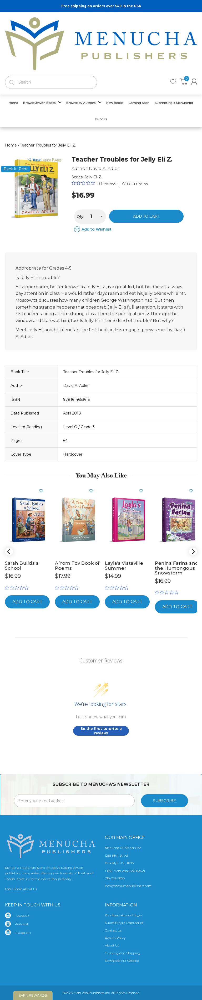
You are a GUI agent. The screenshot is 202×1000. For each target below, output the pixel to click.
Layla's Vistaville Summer (124, 565)
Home (11, 145)
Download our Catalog (122, 961)
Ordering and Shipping (122, 953)
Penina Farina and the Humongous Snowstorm (177, 567)
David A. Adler (104, 168)
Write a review (135, 183)
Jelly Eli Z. (93, 177)
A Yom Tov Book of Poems (77, 565)
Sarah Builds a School (22, 565)
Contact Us (113, 930)
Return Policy (115, 938)
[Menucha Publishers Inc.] (101, 42)
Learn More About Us (21, 889)
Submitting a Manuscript (124, 923)
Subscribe (164, 800)
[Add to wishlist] (43, 491)
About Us (112, 945)
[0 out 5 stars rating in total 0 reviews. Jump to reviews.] (18, 587)
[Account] (194, 82)
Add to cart (146, 216)
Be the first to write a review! (101, 731)
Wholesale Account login (123, 915)
